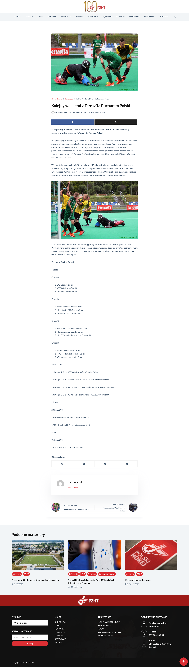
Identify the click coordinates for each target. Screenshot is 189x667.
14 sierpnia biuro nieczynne (138, 580)
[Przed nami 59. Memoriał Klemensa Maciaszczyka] (38, 555)
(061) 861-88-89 (156, 635)
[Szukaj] (175, 17)
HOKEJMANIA (93, 17)
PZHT (17, 17)
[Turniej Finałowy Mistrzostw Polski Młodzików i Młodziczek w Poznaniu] (94, 555)
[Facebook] (62, 464)
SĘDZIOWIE (107, 17)
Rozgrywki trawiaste (107, 574)
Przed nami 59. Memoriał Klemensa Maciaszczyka (35, 580)
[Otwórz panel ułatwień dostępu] (183, 661)
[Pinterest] (105, 464)
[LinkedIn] (127, 464)
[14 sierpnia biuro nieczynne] (151, 555)
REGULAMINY (134, 17)
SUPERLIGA (30, 17)
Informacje (96, 113)
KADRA (119, 17)
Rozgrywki (92, 574)
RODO (101, 628)
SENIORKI (52, 17)
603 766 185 (154, 626)
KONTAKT (164, 17)
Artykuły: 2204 (73, 488)
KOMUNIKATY (149, 17)
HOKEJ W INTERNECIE (109, 622)
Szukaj (30, 643)
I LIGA (41, 17)
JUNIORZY (64, 17)
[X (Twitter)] (83, 464)
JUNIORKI (79, 17)
